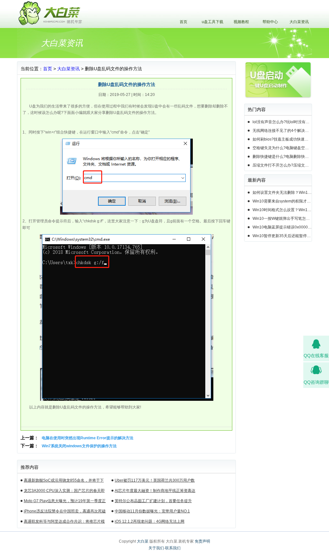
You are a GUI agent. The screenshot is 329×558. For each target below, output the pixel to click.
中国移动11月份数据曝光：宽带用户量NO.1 (152, 511)
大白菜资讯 (299, 22)
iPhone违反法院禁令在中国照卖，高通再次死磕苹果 (65, 512)
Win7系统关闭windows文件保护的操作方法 (79, 446)
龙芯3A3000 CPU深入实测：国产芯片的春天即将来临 (64, 491)
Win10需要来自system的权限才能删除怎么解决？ (282, 201)
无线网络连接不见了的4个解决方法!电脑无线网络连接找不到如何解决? (282, 130)
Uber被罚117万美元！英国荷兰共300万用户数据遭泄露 (155, 481)
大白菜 (142, 541)
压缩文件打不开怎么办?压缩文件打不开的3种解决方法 (282, 165)
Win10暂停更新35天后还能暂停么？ (282, 236)
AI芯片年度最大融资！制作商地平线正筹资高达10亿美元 (155, 491)
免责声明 (202, 541)
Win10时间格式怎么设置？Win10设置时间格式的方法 (282, 210)
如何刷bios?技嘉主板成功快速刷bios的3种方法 (282, 139)
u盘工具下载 (212, 22)
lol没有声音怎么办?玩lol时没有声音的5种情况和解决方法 (282, 122)
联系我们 (173, 548)
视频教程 (241, 22)
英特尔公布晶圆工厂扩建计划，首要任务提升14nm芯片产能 (153, 502)
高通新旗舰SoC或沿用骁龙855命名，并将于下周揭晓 (64, 481)
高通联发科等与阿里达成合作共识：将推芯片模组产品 (64, 522)
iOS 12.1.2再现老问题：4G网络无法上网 (149, 521)
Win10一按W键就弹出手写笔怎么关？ (282, 218)
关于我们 (156, 548)
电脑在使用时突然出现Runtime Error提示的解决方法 (87, 438)
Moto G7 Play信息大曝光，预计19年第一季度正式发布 (65, 502)
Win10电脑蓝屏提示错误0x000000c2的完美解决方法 (282, 227)
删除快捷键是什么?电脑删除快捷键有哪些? (282, 156)
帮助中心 (270, 22)
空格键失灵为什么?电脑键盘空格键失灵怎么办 (282, 148)
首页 (183, 22)
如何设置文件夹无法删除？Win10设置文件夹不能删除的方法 (282, 192)
